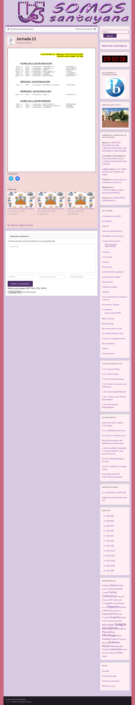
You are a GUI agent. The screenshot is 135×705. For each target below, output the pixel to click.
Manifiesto (122, 629)
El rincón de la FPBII (113, 313)
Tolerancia (113, 653)
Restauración (117, 646)
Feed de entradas (109, 676)
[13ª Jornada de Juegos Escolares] (21, 199)
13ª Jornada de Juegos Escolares (21, 208)
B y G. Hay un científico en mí (114, 435)
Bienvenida (115, 589)
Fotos (119, 614)
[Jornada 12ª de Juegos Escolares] (81, 199)
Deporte (29, 43)
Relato (106, 646)
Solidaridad (116, 649)
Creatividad (107, 603)
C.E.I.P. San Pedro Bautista (113, 379)
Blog (120, 589)
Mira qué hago (108, 323)
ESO (119, 611)
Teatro (105, 348)
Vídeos (104, 656)
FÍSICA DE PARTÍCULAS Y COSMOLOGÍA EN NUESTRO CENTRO (114, 161)
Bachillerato (106, 589)
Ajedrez (114, 585)
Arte (121, 585)
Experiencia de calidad (111, 277)
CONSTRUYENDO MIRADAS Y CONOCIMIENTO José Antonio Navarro (114, 451)
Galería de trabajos (110, 287)
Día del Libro (107, 267)
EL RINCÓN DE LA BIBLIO (113, 272)
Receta (105, 643)
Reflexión (114, 642)
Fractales (105, 617)
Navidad (106, 639)
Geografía (114, 617)
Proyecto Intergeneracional (113, 338)
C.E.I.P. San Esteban (110, 374)
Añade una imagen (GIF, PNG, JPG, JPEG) (27, 288)
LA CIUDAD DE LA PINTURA (114, 492)
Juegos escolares (26, 225)
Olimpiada (114, 639)
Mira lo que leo (108, 318)
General (105, 292)
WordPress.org (108, 686)
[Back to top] (129, 699)
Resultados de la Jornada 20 (21, 29)
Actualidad (106, 586)
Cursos (104, 607)
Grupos (123, 617)
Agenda (105, 226)
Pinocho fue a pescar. (84, 29)
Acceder (105, 671)
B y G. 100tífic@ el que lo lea (113, 430)
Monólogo (109, 635)
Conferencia (117, 600)
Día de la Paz (113, 610)
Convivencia (107, 257)
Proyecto (122, 639)
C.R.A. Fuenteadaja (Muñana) (114, 392)
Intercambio (108, 624)
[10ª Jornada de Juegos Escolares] (51, 199)
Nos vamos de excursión (112, 328)
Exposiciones (107, 282)
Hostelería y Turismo (110, 304)
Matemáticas (108, 632)
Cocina (112, 592)
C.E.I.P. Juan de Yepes (111, 369)
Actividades (107, 221)
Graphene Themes (25, 702)
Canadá (105, 593)
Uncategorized (108, 353)
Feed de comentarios (110, 681)
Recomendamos (108, 343)
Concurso (106, 252)
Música (119, 636)
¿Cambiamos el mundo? (111, 216)
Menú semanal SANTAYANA (111, 245)
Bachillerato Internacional (112, 236)
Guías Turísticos (108, 621)
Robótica (106, 649)
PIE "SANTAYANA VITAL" (112, 333)
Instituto (118, 621)
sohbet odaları (108, 169)
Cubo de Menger (118, 603)
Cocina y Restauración (111, 241)
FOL (115, 614)
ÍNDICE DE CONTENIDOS (114, 46)
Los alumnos (107, 309)
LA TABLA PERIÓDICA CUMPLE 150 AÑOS (114, 172)
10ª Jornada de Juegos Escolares (50, 208)
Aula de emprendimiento (112, 231)
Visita (120, 652)
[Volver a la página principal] (72, 12)
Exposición (107, 614)
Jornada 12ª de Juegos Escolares (80, 208)
